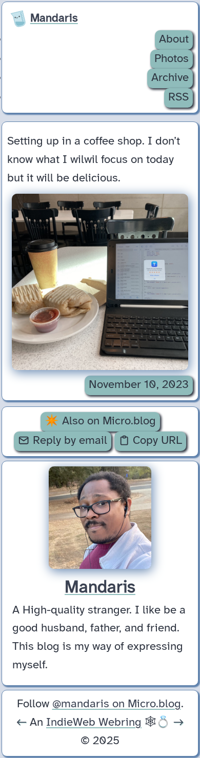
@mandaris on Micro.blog (116, 704)
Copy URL (156, 441)
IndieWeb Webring (94, 722)
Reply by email (68, 441)
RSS (178, 97)
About (174, 39)
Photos (171, 59)
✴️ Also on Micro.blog (100, 421)
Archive (170, 78)
